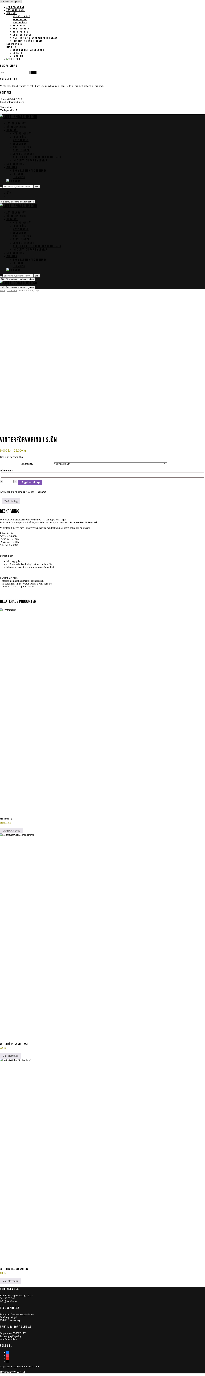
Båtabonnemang (15, 10)
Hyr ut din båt (21, 16)
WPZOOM (19, 1372)
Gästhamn (12, 290)
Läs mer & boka (11, 830)
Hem (2, 290)
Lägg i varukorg (30, 482)
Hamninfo (18, 56)
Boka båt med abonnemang (28, 50)
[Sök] (1, 187)
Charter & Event (23, 34)
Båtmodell (6, 470)
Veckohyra (19, 25)
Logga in (18, 53)
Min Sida (11, 47)
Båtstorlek (27, 463)
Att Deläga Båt (15, 7)
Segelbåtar (20, 19)
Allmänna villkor (8, 1339)
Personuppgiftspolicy (10, 1336)
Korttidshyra (21, 28)
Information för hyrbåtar (28, 40)
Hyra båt (11, 13)
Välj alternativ (10, 1055)
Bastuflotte (20, 31)
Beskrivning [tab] (11, 501)
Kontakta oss (14, 43)
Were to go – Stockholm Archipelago (35, 37)
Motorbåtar (20, 22)
